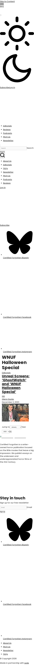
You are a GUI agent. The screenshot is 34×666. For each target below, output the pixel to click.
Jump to (6, 427)
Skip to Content (7, 1)
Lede (26, 663)
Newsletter (8, 140)
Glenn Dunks (8, 399)
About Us (7, 161)
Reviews (7, 129)
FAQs (5, 168)
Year (23, 427)
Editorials (7, 126)
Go (10, 432)
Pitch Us (6, 137)
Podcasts (7, 133)
